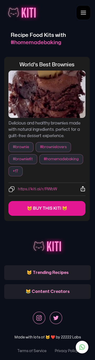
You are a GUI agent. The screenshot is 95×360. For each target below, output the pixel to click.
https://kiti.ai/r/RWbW (37, 189)
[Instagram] (39, 318)
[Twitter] (56, 318)
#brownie (21, 147)
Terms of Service (31, 351)
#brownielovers (53, 147)
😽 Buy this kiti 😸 (47, 208)
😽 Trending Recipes (48, 273)
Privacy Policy (66, 351)
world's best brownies (47, 64)
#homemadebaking (61, 159)
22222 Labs (71, 337)
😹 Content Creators (48, 291)
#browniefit (23, 159)
